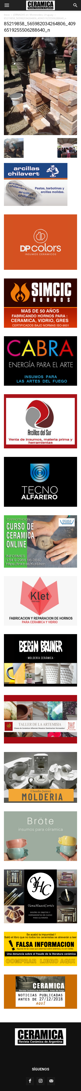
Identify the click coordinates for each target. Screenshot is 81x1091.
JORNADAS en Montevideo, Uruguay (33, 14)
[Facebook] (30, 1081)
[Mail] (51, 1081)
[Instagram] (40, 1081)
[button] (6, 5)
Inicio (7, 14)
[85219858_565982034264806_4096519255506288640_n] (40, 134)
